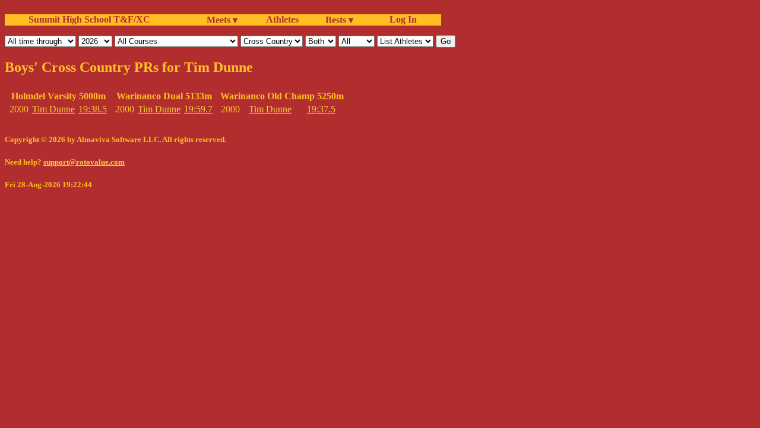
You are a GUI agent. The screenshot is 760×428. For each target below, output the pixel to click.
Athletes (282, 19)
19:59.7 (198, 109)
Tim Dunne (53, 109)
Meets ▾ (222, 20)
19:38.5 (92, 109)
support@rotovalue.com (84, 162)
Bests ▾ (339, 20)
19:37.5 (321, 109)
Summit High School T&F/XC (89, 19)
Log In (401, 19)
